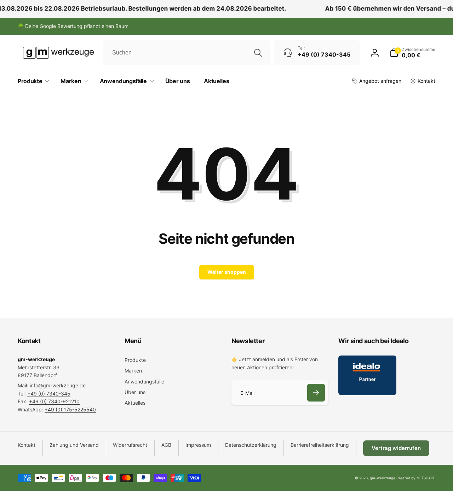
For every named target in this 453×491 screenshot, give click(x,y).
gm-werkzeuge (382, 478)
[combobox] (186, 52)
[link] (73, 26)
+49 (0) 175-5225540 (70, 409)
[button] (412, 52)
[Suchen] (258, 53)
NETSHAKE (426, 478)
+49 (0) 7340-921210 (54, 401)
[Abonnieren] (316, 393)
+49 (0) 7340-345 (48, 394)
